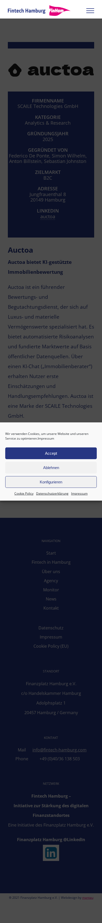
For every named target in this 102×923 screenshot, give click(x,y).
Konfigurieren (51, 482)
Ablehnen (51, 467)
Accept (51, 453)
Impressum (46, 438)
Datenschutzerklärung (52, 493)
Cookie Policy (23, 493)
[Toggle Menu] (90, 10)
